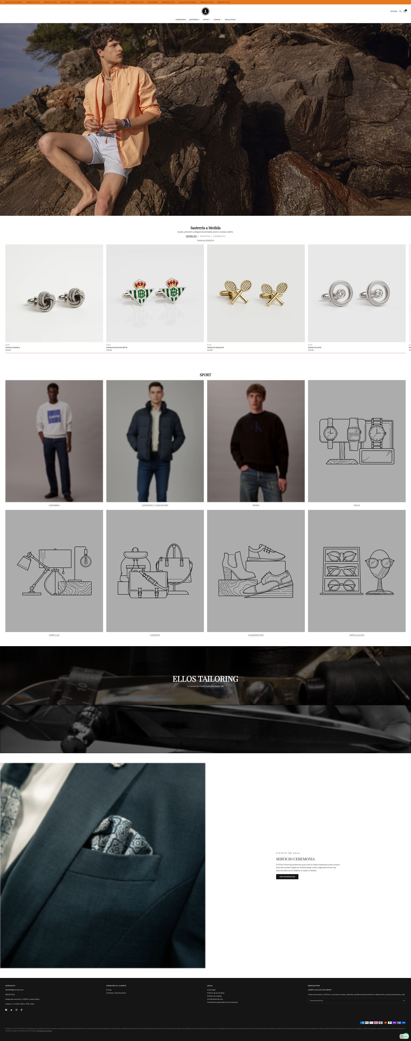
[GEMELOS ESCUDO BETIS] (155, 293)
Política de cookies (214, 996)
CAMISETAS (155, 635)
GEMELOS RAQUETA (215, 347)
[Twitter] (12, 1010)
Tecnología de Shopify (44, 1031)
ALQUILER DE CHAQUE (13, 2)
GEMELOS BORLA (12, 347)
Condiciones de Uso (215, 999)
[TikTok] (23, 1009)
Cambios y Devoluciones (116, 993)
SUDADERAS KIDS (256, 635)
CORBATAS (219, 236)
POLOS (357, 505)
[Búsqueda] (400, 11)
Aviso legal (211, 990)
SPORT (206, 20)
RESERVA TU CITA (32, 2)
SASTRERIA (193, 20)
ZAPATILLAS (54, 635)
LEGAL (210, 985)
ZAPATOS (205, 236)
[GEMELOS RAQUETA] (256, 293)
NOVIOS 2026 (66, 2)
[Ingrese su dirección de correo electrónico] (403, 1000)
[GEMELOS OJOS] (357, 293)
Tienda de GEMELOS (205, 240)
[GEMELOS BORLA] (54, 293)
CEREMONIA (181, 20)
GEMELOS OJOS (314, 347)
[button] (287, 876)
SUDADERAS (54, 505)
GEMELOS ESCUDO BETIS (116, 347)
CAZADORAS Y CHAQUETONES (155, 505)
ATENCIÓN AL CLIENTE (116, 985)
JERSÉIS (255, 505)
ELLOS (7, 345)
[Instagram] (18, 1009)
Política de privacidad (215, 993)
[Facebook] (7, 1009)
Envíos (108, 990)
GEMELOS (191, 236)
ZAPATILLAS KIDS (356, 635)
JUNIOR (217, 20)
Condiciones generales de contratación (222, 1002)
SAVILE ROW (230, 20)
